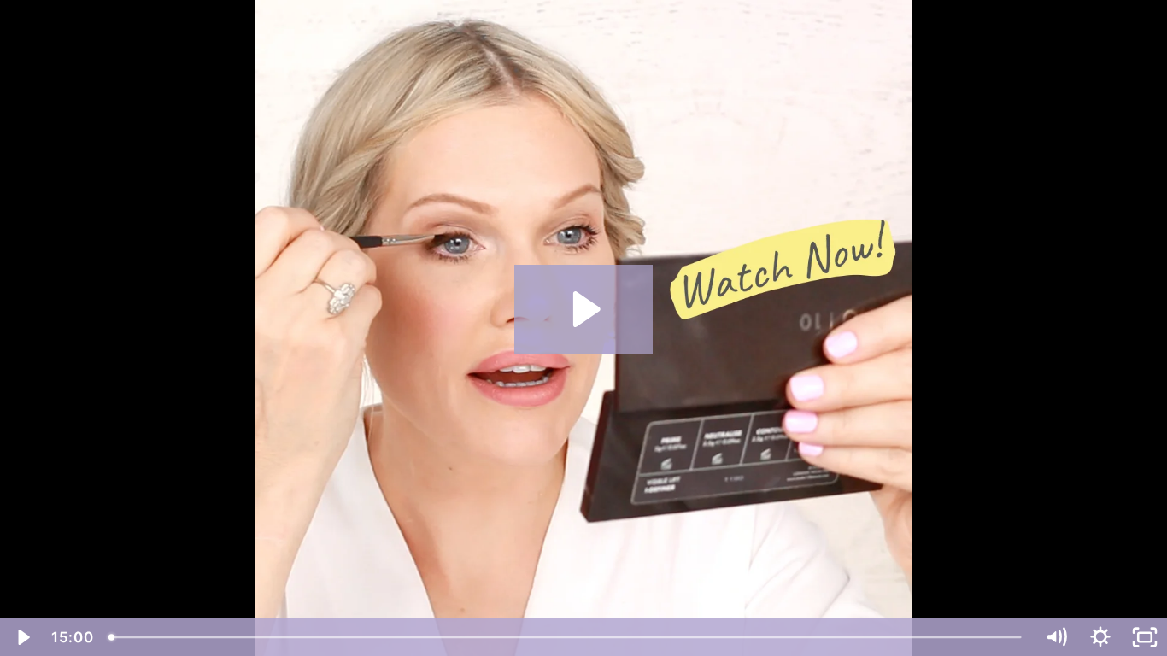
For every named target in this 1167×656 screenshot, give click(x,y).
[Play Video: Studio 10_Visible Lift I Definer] (584, 309)
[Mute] (1056, 637)
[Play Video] (22, 637)
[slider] (567, 637)
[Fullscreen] (1145, 637)
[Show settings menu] (1100, 637)
